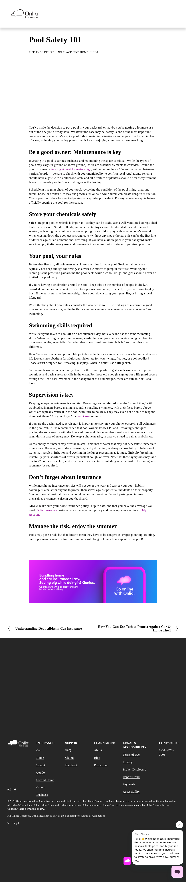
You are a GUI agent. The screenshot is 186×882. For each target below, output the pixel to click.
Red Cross (83, 416)
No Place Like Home (73, 52)
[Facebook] (15, 789)
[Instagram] (9, 789)
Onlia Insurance (47, 510)
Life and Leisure (41, 52)
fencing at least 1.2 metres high (71, 169)
